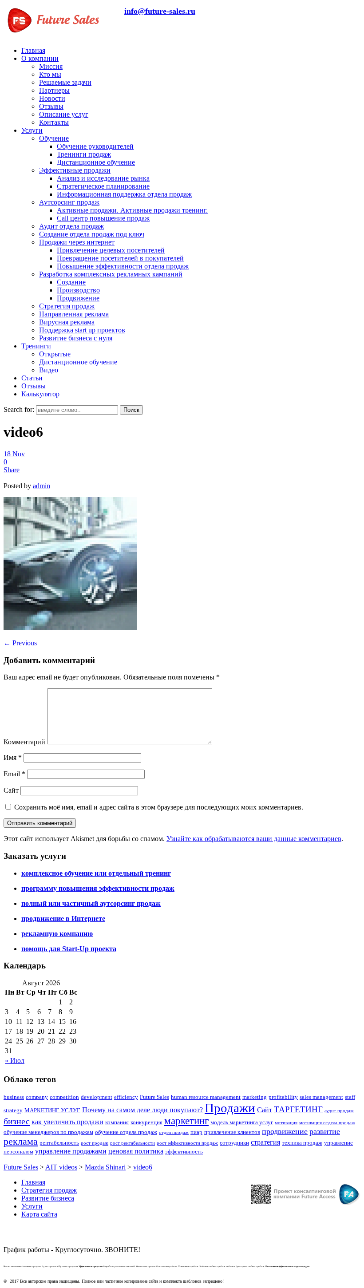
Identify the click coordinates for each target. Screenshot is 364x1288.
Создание (71, 282)
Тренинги (36, 346)
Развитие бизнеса (47, 1198)
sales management (321, 1097)
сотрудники (234, 1142)
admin (41, 486)
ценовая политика (135, 1151)
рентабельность (59, 1142)
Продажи (230, 1108)
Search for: (19, 409)
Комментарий (24, 742)
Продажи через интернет (77, 242)
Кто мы (50, 74)
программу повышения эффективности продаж (97, 888)
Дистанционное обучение (96, 162)
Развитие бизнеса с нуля (75, 338)
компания (117, 1122)
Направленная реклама (74, 314)
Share (12, 470)
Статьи (32, 378)
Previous (20, 643)
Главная (33, 50)
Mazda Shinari (105, 1167)
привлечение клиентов (232, 1132)
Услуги (32, 130)
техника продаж (302, 1142)
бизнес (17, 1121)
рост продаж (94, 1143)
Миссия (51, 66)
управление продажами (71, 1151)
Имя (13, 757)
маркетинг (186, 1120)
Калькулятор (40, 394)
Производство (78, 290)
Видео (48, 370)
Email (14, 774)
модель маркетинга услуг (241, 1122)
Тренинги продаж (84, 154)
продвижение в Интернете (63, 918)
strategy (13, 1110)
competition (64, 1097)
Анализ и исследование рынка (103, 178)
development (96, 1097)
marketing (254, 1097)
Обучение (54, 138)
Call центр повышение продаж (103, 218)
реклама (21, 1141)
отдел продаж (174, 1132)
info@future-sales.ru (159, 11)
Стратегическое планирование (103, 186)
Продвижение (78, 298)
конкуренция (146, 1122)
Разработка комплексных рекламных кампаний (110, 274)
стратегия (265, 1142)
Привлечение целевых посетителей (111, 250)
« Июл (14, 1060)
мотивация (286, 1122)
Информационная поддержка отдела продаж (124, 194)
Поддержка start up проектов (82, 330)
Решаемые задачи (65, 82)
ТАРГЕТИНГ (298, 1109)
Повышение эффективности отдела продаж (123, 266)
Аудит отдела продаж (71, 226)
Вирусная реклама (67, 322)
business (14, 1097)
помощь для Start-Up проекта (68, 948)
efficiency (126, 1097)
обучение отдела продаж (126, 1132)
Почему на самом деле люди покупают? (142, 1110)
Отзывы (51, 106)
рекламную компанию (57, 933)
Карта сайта (39, 1214)
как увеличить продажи (67, 1122)
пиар (196, 1132)
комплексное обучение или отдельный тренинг (96, 873)
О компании (40, 58)
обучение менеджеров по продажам (48, 1132)
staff (350, 1097)
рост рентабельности (132, 1143)
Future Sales (154, 1097)
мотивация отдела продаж (327, 1122)
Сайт (11, 790)
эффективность (184, 1151)
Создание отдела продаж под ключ (91, 234)
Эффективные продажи (75, 170)
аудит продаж (339, 1110)
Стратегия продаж (67, 306)
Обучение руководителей (95, 146)
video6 (142, 1167)
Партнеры (54, 90)
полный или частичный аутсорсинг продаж (91, 903)
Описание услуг (63, 114)
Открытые (55, 354)
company (37, 1097)
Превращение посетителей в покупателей (120, 258)
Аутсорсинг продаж (69, 202)
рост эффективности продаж (187, 1143)
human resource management (206, 1097)
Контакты (54, 122)
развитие (324, 1131)
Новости (52, 98)
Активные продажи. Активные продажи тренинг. (132, 210)
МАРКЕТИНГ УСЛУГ (52, 1110)
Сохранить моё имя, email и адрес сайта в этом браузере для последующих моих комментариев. (158, 807)
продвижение (285, 1131)
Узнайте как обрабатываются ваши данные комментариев (253, 838)
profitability (283, 1097)
